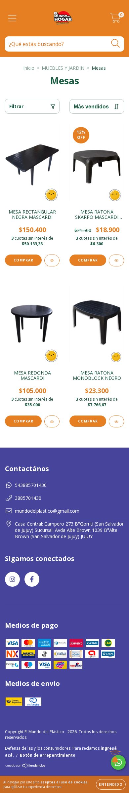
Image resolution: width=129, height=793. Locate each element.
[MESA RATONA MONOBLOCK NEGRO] (116, 421)
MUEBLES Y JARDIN (63, 68)
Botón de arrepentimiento (47, 755)
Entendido (111, 784)
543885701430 (31, 485)
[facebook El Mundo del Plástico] (31, 579)
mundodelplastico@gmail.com (47, 511)
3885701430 (28, 498)
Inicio (28, 68)
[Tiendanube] (25, 766)
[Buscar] (115, 43)
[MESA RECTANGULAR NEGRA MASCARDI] (52, 260)
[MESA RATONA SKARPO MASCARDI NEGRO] (116, 260)
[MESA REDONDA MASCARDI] (52, 421)
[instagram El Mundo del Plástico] (12, 579)
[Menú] (12, 18)
